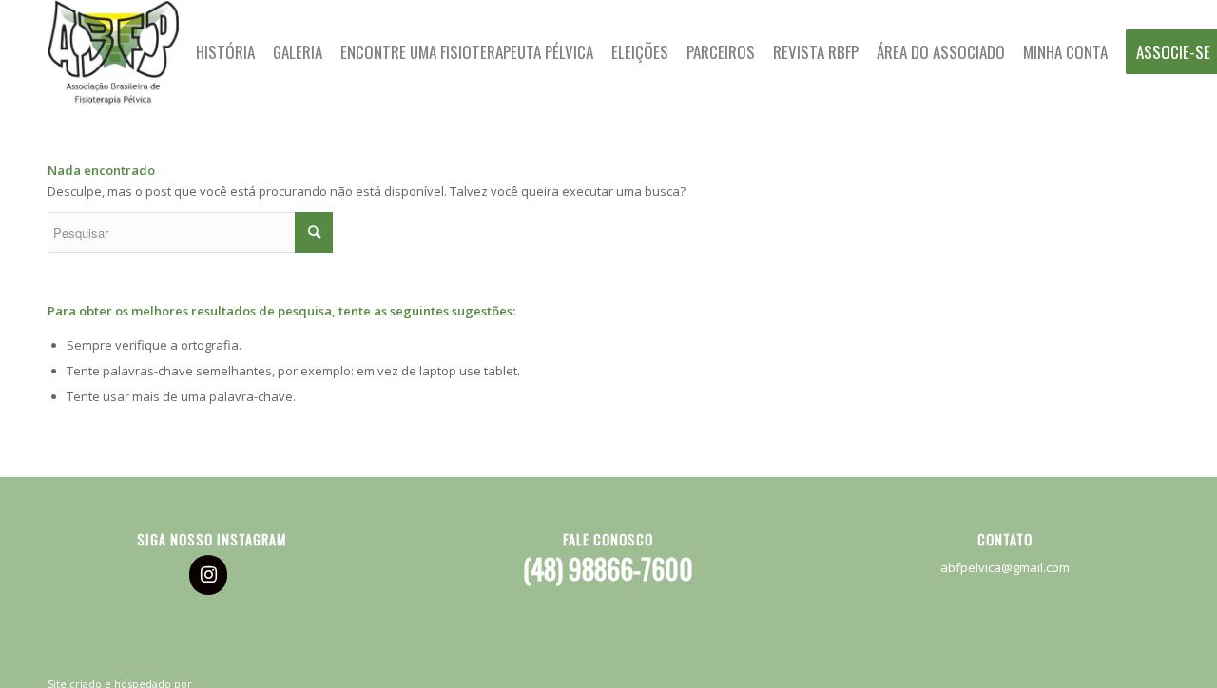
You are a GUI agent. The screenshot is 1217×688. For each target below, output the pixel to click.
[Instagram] (208, 575)
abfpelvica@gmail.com (1005, 567)
